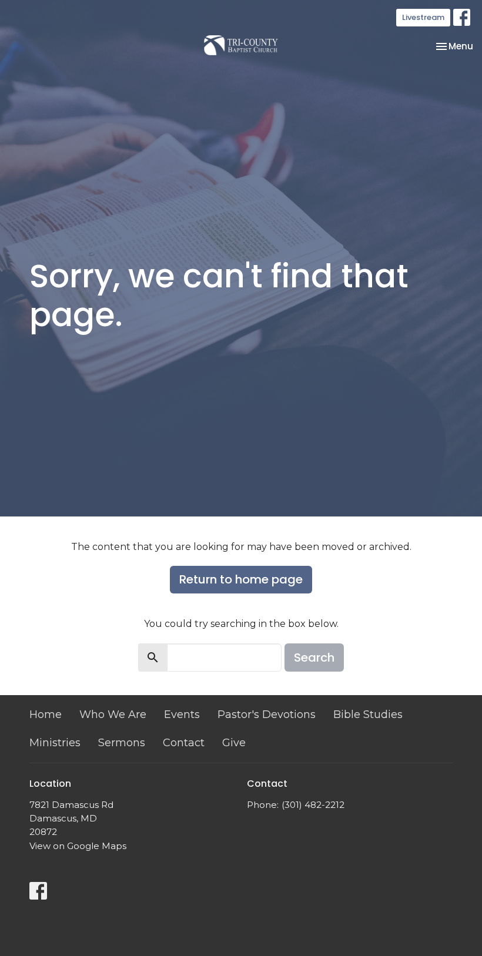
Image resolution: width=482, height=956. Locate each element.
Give (234, 742)
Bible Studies (368, 714)
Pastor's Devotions (266, 714)
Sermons (121, 742)
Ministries (55, 742)
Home (45, 714)
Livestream (423, 17)
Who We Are (112, 714)
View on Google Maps (77, 845)
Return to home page (241, 579)
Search (314, 657)
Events (182, 714)
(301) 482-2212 (313, 804)
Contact (184, 742)
